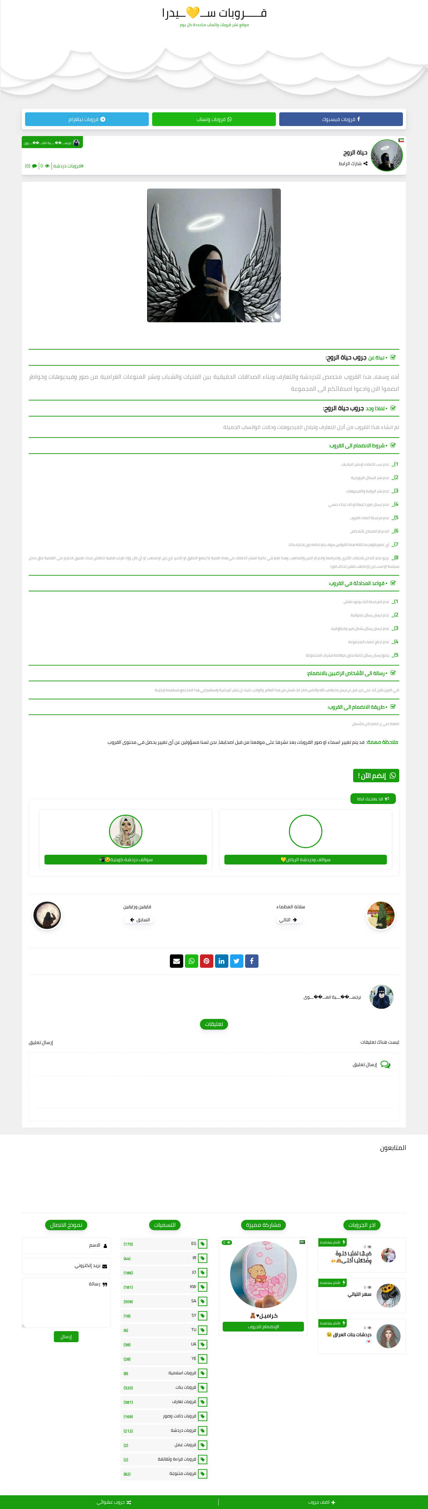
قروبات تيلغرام (84, 119)
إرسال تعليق (41, 1042)
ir (160, 1258)
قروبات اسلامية (160, 1373)
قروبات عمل (160, 1444)
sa (160, 1301)
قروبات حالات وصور (160, 1416)
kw (160, 1286)
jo (160, 1272)
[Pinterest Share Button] (221, 961)
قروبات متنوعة (160, 1473)
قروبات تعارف (160, 1401)
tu (160, 1329)
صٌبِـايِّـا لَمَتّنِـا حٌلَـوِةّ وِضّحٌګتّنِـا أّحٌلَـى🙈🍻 (350, 1257)
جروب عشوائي (111, 1502)
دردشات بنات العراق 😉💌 (348, 1338)
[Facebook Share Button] (251, 961)
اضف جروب (319, 1502)
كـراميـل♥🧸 (263, 1315)
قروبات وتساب (211, 119)
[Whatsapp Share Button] (191, 961)
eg (160, 1243)
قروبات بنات (160, 1387)
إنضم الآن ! (372, 775)
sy (160, 1315)
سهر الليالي (359, 1294)
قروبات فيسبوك (338, 119)
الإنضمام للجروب (263, 1326)
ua (160, 1344)
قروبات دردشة (160, 1430)
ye (160, 1358)
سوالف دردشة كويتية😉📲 (126, 859)
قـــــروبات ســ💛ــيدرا (214, 12)
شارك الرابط (350, 163)
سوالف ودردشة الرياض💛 (306, 859)
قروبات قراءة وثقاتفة (160, 1459)
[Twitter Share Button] (236, 961)
